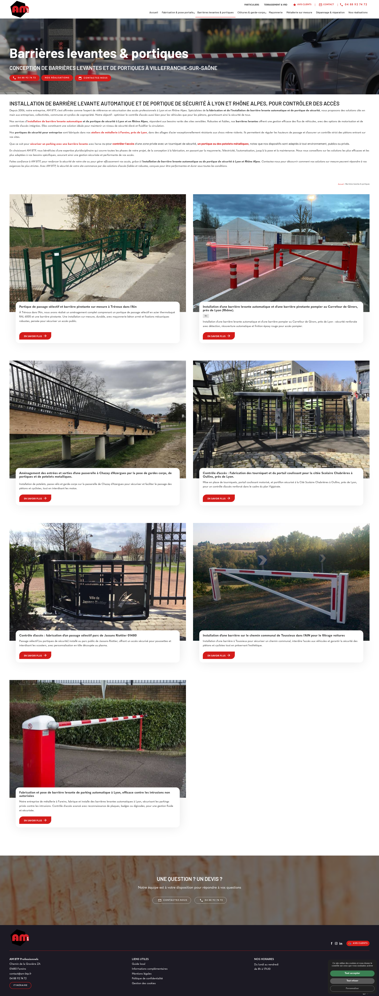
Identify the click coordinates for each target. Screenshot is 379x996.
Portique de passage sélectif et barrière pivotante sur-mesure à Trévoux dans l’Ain (78, 306)
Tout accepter (352, 973)
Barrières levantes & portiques (215, 12)
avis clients (304, 5)
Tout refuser (352, 981)
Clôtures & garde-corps (251, 12)
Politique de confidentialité (147, 978)
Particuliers (251, 5)
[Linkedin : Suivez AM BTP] (341, 943)
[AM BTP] (19, 9)
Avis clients (360, 943)
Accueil (153, 12)
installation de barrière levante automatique (54, 121)
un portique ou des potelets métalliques (223, 143)
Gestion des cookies (144, 983)
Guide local (138, 964)
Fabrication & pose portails (177, 12)
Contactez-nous (93, 78)
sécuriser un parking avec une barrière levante (59, 144)
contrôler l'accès (123, 143)
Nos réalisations (358, 12)
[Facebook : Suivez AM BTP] (332, 943)
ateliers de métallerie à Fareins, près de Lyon (119, 132)
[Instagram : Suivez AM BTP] (336, 943)
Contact (328, 5)
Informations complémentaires (150, 969)
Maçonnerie (276, 12)
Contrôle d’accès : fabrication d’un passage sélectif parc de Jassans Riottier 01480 (78, 635)
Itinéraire (20, 985)
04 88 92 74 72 (356, 4)
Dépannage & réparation (330, 12)
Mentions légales (142, 974)
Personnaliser (352, 988)
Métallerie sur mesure (299, 12)
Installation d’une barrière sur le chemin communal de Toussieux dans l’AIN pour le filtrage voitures (274, 635)
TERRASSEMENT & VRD (275, 5)
